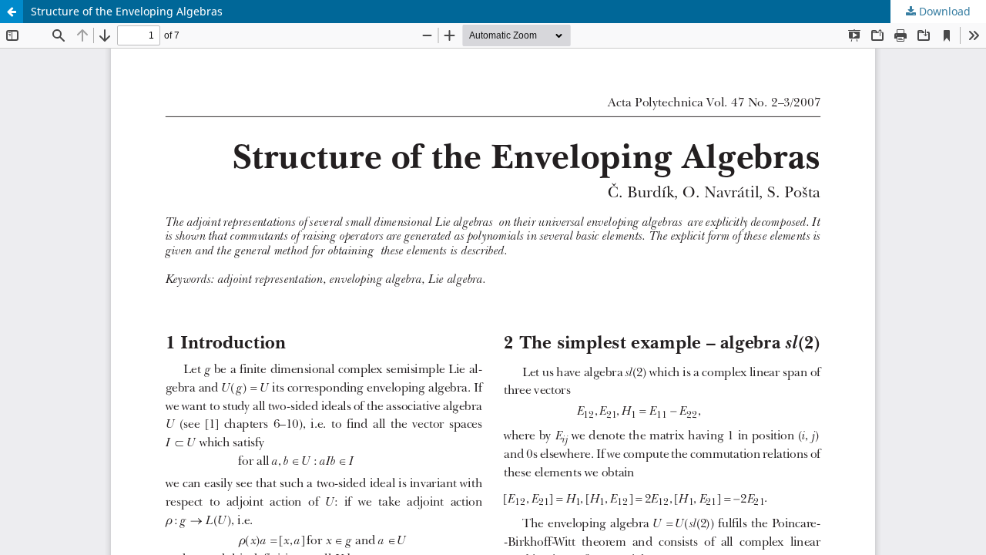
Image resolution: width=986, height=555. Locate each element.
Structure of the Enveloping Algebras (127, 11)
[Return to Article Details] (11, 11)
